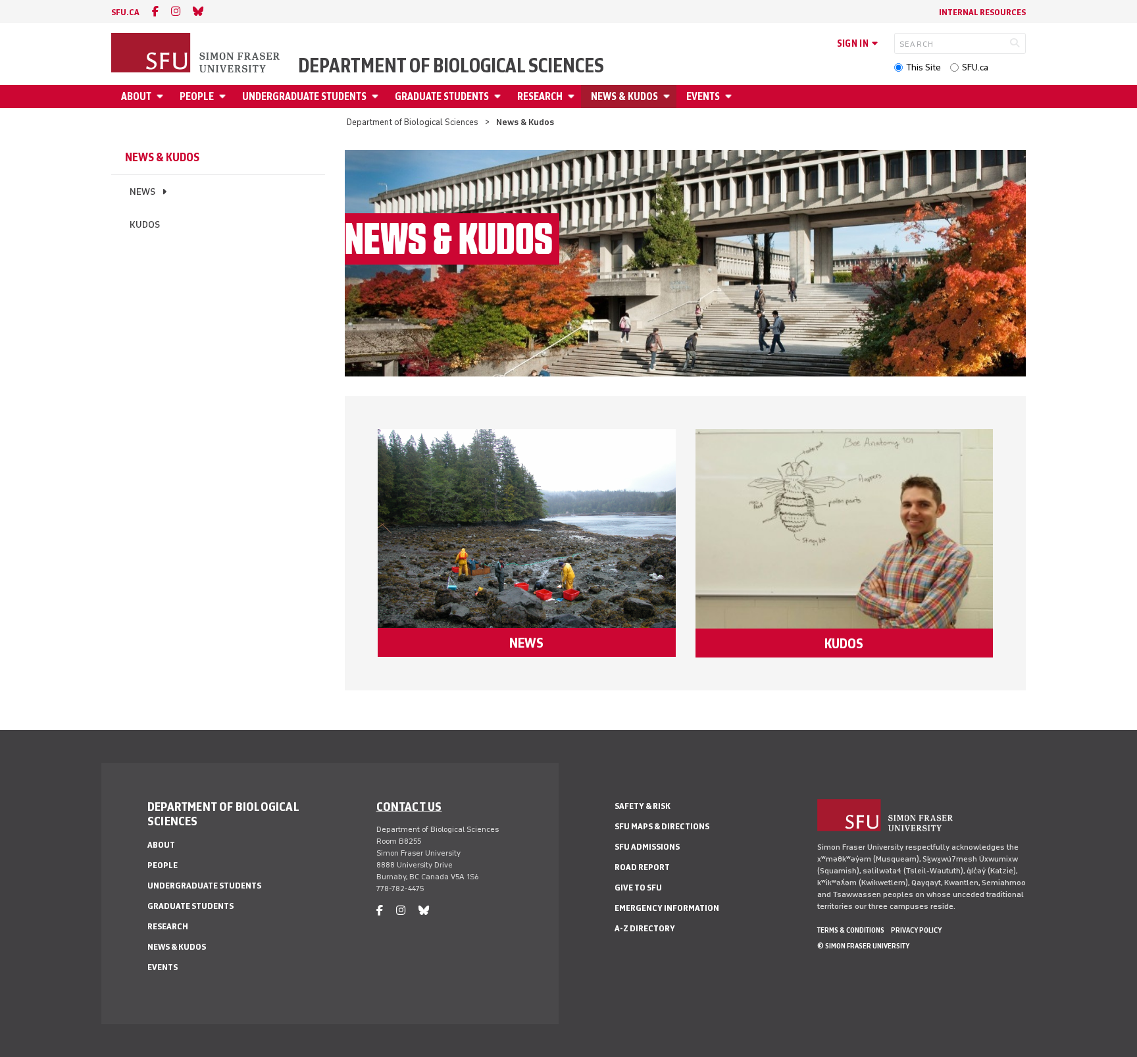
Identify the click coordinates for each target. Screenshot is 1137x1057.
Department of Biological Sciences (451, 66)
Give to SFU (638, 887)
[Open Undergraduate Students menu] (377, 96)
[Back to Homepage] (196, 54)
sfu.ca (125, 12)
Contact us (409, 806)
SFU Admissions (647, 846)
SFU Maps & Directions (662, 826)
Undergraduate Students (304, 96)
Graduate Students (442, 96)
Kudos (145, 224)
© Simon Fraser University (863, 945)
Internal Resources (982, 12)
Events (703, 96)
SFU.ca (975, 67)
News (142, 191)
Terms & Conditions (850, 930)
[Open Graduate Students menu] (499, 96)
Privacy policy (916, 930)
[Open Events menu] (730, 96)
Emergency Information (667, 908)
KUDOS (843, 643)
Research (540, 96)
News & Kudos (624, 96)
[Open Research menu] (573, 96)
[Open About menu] (162, 96)
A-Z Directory (645, 928)
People (197, 96)
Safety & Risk (642, 806)
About (136, 96)
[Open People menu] (224, 96)
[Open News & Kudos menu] (668, 96)
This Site (923, 67)
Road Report (642, 867)
